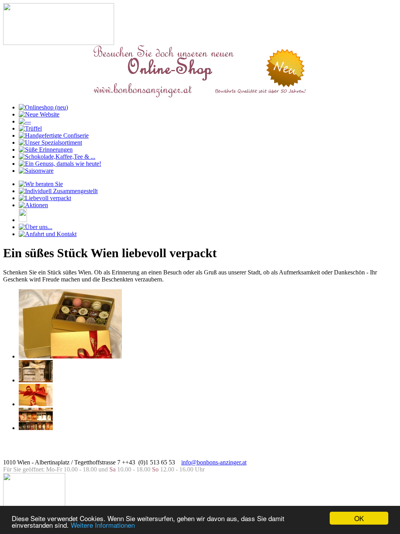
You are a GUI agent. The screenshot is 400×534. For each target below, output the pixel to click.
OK (359, 518)
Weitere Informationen (103, 525)
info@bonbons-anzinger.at (213, 462)
